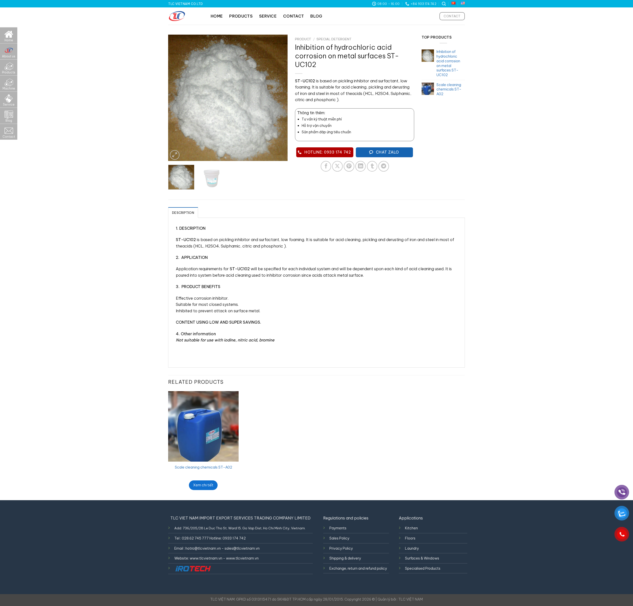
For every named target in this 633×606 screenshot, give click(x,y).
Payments (337, 528)
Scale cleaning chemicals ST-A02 (203, 467)
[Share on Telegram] (383, 166)
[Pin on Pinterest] (349, 166)
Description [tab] (183, 213)
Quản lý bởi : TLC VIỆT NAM (400, 599)
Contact (293, 16)
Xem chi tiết (203, 485)
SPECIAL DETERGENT (334, 39)
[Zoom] (175, 155)
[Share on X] (337, 166)
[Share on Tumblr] (372, 166)
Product (303, 39)
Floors (410, 538)
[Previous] (176, 98)
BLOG (316, 16)
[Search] (444, 3)
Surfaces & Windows (422, 558)
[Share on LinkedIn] (360, 166)
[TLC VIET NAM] (185, 16)
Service (268, 16)
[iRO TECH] (192, 568)
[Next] (278, 98)
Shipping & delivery (345, 558)
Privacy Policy (341, 548)
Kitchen (411, 528)
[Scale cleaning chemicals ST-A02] (203, 426)
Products (241, 16)
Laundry (412, 548)
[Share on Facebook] (326, 166)
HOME (217, 16)
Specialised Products (422, 568)
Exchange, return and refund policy (358, 568)
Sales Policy (339, 538)
